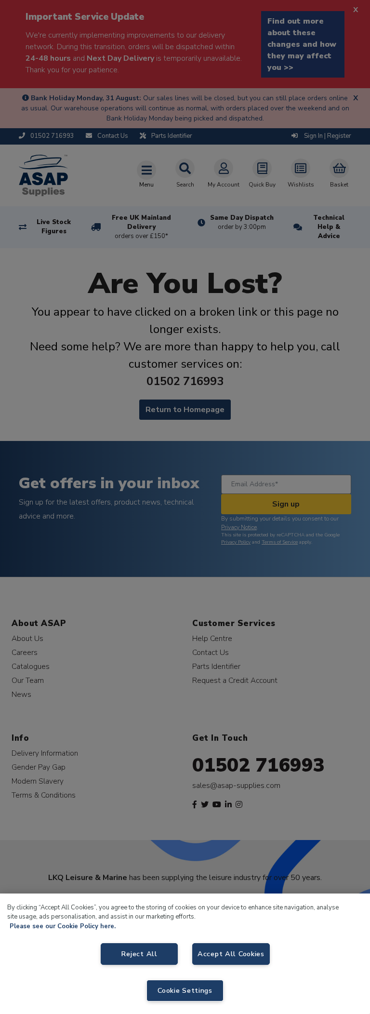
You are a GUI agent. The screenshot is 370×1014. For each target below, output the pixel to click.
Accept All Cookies (231, 954)
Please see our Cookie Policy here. (63, 926)
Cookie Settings (185, 990)
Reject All (139, 954)
